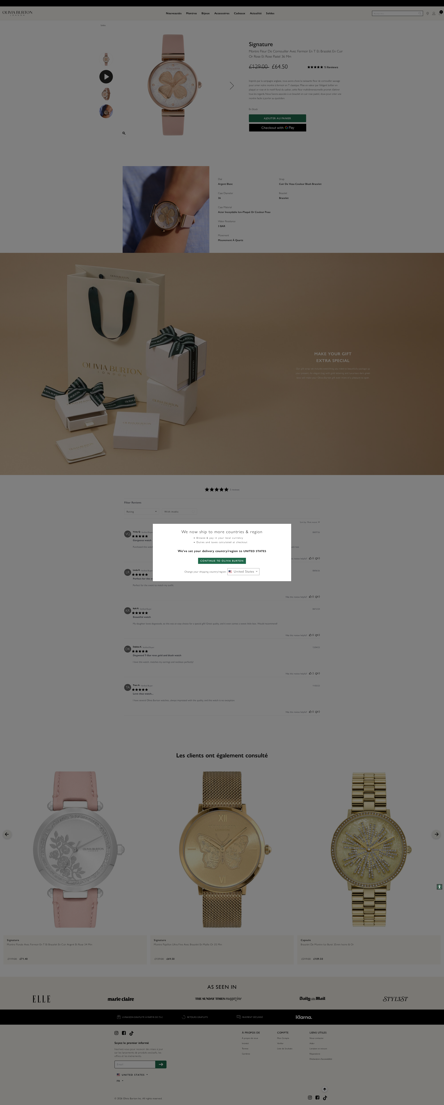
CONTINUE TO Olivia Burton (222, 560)
